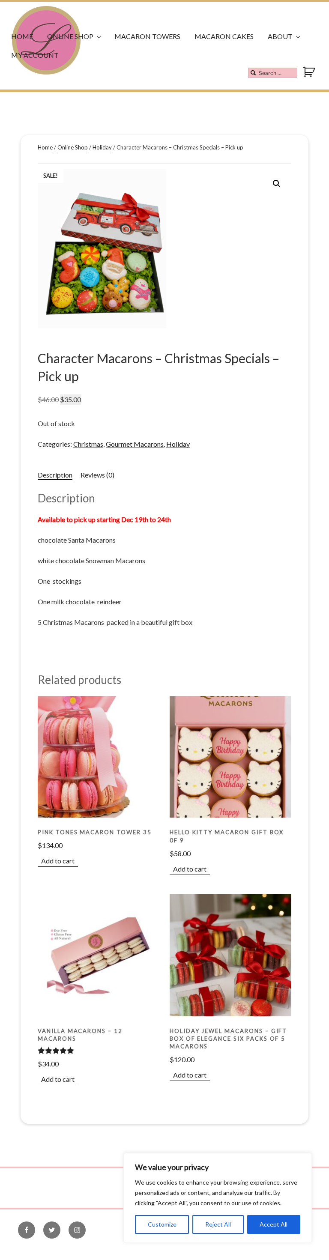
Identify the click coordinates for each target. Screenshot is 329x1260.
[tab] (55, 475)
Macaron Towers (147, 36)
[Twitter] (51, 1230)
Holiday (102, 147)
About (280, 36)
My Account (35, 55)
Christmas (88, 444)
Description (55, 475)
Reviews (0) (97, 475)
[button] (276, 183)
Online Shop (70, 36)
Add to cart (58, 861)
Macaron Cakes (224, 36)
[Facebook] (26, 1230)
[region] (217, 1198)
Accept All (273, 1224)
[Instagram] (77, 1230)
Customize (162, 1224)
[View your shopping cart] (310, 76)
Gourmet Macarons (135, 444)
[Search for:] (272, 73)
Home (22, 36)
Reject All (218, 1224)
